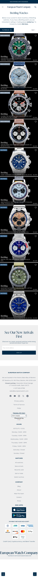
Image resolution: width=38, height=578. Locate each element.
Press (19, 501)
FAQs (19, 408)
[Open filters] (3, 574)
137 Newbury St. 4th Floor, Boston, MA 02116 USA (19, 380)
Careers (19, 497)
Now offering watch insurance (19, 1)
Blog (19, 486)
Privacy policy (19, 401)
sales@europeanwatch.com (19, 391)
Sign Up (19, 352)
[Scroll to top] (35, 574)
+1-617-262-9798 (19, 388)
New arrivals (19, 466)
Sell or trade (19, 473)
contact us (30, 22)
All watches (19, 462)
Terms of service (19, 404)
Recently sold (19, 470)
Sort (33, 30)
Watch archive (19, 477)
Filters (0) (5, 30)
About (19, 490)
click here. (25, 24)
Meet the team (19, 493)
